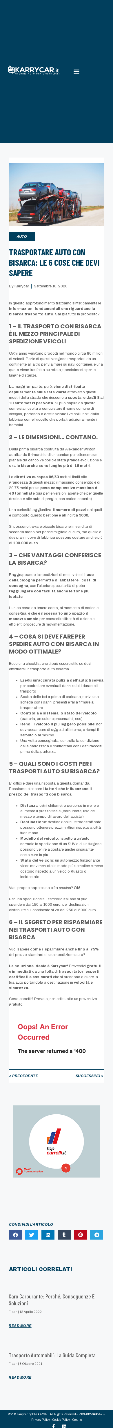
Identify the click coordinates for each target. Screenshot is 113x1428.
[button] (76, 71)
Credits (77, 1419)
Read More (20, 1326)
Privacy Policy (40, 1419)
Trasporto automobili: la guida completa (52, 1355)
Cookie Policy (61, 1419)
